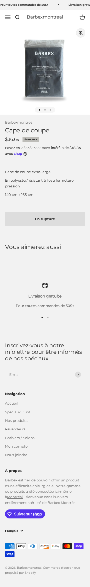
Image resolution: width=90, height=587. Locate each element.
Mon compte (16, 446)
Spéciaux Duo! (17, 412)
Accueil (11, 403)
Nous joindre (16, 455)
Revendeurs (15, 429)
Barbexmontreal (19, 122)
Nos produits (16, 420)
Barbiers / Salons (19, 438)
